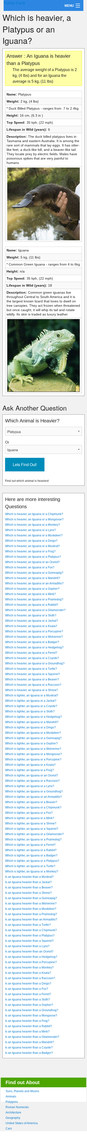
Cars (9, 1128)
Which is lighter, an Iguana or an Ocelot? (31, 775)
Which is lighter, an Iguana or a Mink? (29, 818)
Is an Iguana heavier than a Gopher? (29, 1005)
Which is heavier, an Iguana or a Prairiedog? (34, 599)
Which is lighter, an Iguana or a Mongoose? (33, 754)
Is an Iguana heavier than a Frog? (27, 1021)
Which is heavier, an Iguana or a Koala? (31, 626)
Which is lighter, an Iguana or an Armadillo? (33, 796)
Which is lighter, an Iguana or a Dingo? (30, 727)
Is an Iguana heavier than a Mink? (27, 1031)
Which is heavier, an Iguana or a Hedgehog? (34, 647)
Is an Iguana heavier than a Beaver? (29, 887)
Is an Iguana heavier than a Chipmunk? (31, 930)
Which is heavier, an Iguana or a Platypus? (33, 556)
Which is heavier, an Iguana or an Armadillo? (34, 583)
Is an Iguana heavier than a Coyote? (29, 1047)
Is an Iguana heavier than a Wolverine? (31, 903)
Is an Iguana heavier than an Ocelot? (29, 951)
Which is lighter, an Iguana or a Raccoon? (32, 780)
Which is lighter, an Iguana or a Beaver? (31, 802)
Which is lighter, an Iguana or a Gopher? (31, 743)
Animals (11, 1096)
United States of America (22, 1123)
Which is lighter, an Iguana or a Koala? (30, 764)
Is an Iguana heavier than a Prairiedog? (31, 914)
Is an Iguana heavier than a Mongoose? (31, 1015)
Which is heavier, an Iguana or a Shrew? (31, 690)
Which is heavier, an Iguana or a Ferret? (31, 652)
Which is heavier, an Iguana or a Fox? (29, 567)
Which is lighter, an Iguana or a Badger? (31, 855)
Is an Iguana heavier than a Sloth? (27, 999)
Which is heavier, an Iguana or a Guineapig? (34, 572)
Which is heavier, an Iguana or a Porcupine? (34, 631)
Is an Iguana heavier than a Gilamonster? (32, 1037)
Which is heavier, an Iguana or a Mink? (30, 594)
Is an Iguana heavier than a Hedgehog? (31, 957)
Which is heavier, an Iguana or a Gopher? (32, 588)
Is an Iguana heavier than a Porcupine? (31, 962)
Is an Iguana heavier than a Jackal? (28, 882)
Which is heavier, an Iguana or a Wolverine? (34, 636)
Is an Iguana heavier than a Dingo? (28, 983)
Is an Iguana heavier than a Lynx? (27, 946)
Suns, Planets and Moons (22, 1091)
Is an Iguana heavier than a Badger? (29, 1053)
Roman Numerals (17, 1107)
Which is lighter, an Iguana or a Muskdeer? (33, 732)
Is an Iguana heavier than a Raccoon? (30, 978)
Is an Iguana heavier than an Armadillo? (31, 919)
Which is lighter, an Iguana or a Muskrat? (31, 695)
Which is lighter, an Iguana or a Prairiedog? (33, 839)
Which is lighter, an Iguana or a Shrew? (30, 823)
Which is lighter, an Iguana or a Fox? (29, 812)
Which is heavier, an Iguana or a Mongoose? (34, 519)
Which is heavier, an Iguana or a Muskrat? (32, 546)
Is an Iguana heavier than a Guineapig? (31, 898)
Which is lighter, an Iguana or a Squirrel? (31, 829)
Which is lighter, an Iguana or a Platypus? (32, 861)
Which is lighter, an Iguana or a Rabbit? (31, 850)
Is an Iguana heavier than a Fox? (26, 989)
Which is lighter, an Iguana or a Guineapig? (33, 738)
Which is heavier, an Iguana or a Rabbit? (31, 604)
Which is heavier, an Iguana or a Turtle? (31, 668)
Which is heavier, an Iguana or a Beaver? (32, 679)
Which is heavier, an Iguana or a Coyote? (32, 658)
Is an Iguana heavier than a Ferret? (28, 994)
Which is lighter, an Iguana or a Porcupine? (33, 759)
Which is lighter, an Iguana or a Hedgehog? (33, 716)
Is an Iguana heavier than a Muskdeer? (30, 909)
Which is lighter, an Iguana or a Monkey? (31, 871)
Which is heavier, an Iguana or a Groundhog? (35, 663)
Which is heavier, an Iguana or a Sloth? (30, 615)
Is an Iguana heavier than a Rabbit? (28, 1026)
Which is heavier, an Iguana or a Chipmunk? (34, 514)
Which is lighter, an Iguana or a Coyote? (31, 706)
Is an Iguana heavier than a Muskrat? (29, 877)
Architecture (13, 1112)
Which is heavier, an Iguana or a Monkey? (32, 524)
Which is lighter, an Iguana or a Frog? (29, 770)
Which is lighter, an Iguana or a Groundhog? (34, 791)
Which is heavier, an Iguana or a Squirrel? (32, 674)
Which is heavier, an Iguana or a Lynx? (30, 530)
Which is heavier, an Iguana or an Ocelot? (32, 562)
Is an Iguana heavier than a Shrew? (28, 893)
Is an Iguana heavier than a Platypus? (30, 935)
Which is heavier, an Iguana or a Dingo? (31, 540)
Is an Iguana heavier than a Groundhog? (31, 1010)
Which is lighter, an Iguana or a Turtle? (30, 866)
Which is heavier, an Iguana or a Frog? (30, 551)
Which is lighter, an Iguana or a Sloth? (30, 711)
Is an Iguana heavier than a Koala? (28, 973)
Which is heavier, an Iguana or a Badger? (32, 642)
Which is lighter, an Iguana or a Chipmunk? (33, 807)
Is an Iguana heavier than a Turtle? (28, 925)
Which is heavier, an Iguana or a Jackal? (31, 620)
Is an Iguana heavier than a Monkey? (29, 967)
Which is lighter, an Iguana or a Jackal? (30, 700)
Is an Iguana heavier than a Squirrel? (29, 941)
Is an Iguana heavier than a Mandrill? (29, 1042)
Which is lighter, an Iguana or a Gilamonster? (34, 834)
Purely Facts (14, 3)
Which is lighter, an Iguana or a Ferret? (30, 845)
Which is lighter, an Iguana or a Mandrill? (31, 722)
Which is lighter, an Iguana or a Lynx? (29, 786)
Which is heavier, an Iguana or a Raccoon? (33, 684)
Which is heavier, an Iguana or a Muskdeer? (34, 535)
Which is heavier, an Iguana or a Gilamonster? (35, 610)
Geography (13, 1118)
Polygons (12, 1102)
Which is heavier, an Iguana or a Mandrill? (32, 578)
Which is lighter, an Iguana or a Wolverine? (33, 748)
